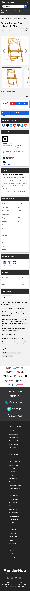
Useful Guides (12, 451)
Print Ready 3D (13, 478)
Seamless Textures (14, 499)
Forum (23, 11)
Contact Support (13, 454)
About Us (4, 574)
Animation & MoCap (14, 488)
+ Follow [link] (23, 147)
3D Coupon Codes (14, 441)
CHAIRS (24, 19)
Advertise (17, 574)
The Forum (12, 550)
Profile (20, 145)
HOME (2, 19)
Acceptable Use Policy (7, 584)
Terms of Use (10, 582)
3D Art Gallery (13, 533)
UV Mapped (5, 239)
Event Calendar (13, 547)
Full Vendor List (13, 437)
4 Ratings (14, 145)
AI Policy (25, 584)
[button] (27, 2)
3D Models (6, 353)
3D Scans (11, 475)
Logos (11, 574)
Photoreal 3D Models (15, 485)
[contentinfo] (7, 6)
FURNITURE (17, 19)
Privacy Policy (18, 582)
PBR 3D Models (13, 482)
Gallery (16, 11)
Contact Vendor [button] (7, 164)
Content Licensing (14, 444)
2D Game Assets (13, 519)
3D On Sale (12, 468)
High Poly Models (7, 356)
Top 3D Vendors (13, 434)
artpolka (10, 29)
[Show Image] (12, 77)
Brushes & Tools (13, 512)
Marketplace (5, 11)
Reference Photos (14, 509)
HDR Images (12, 506)
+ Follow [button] (3, 31)
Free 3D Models (13, 465)
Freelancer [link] (12, 31)
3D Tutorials (12, 523)
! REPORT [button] (26, 96)
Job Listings (12, 557)
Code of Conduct (18, 584)
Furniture (13, 353)
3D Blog (11, 553)
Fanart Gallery (13, 537)
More (2, 13)
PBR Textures (13, 502)
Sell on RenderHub (14, 431)
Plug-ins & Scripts (14, 516)
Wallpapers (12, 540)
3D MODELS (9, 19)
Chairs (19, 353)
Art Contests (12, 543)
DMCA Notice (12, 447)
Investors (25, 574)
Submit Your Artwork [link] (8, 91)
